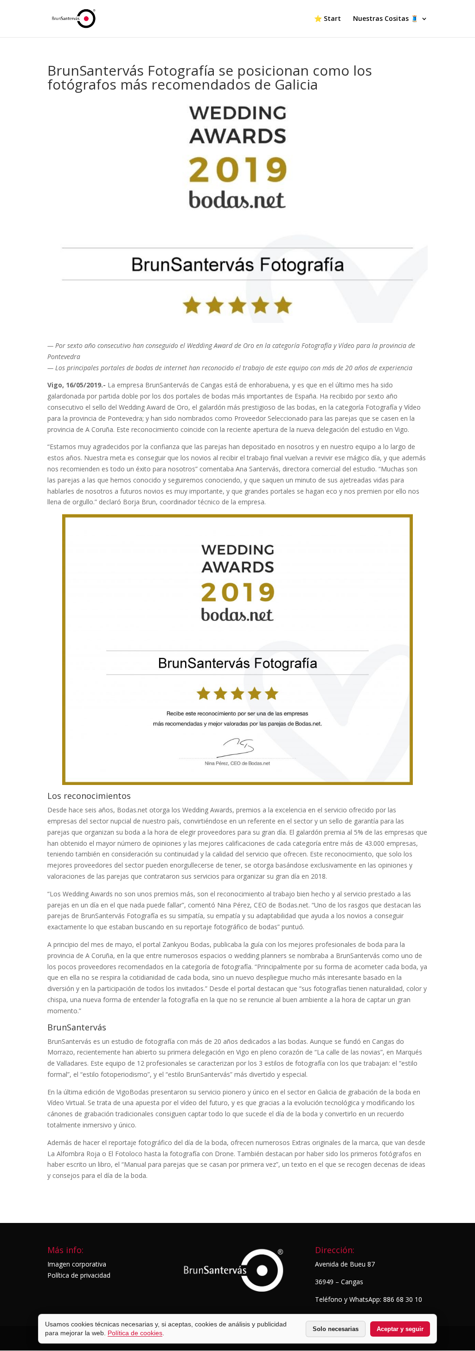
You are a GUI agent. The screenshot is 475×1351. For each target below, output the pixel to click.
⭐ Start (327, 19)
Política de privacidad (78, 1275)
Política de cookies (135, 1333)
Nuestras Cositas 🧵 (385, 19)
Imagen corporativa (76, 1264)
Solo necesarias (336, 1328)
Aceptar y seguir (400, 1328)
